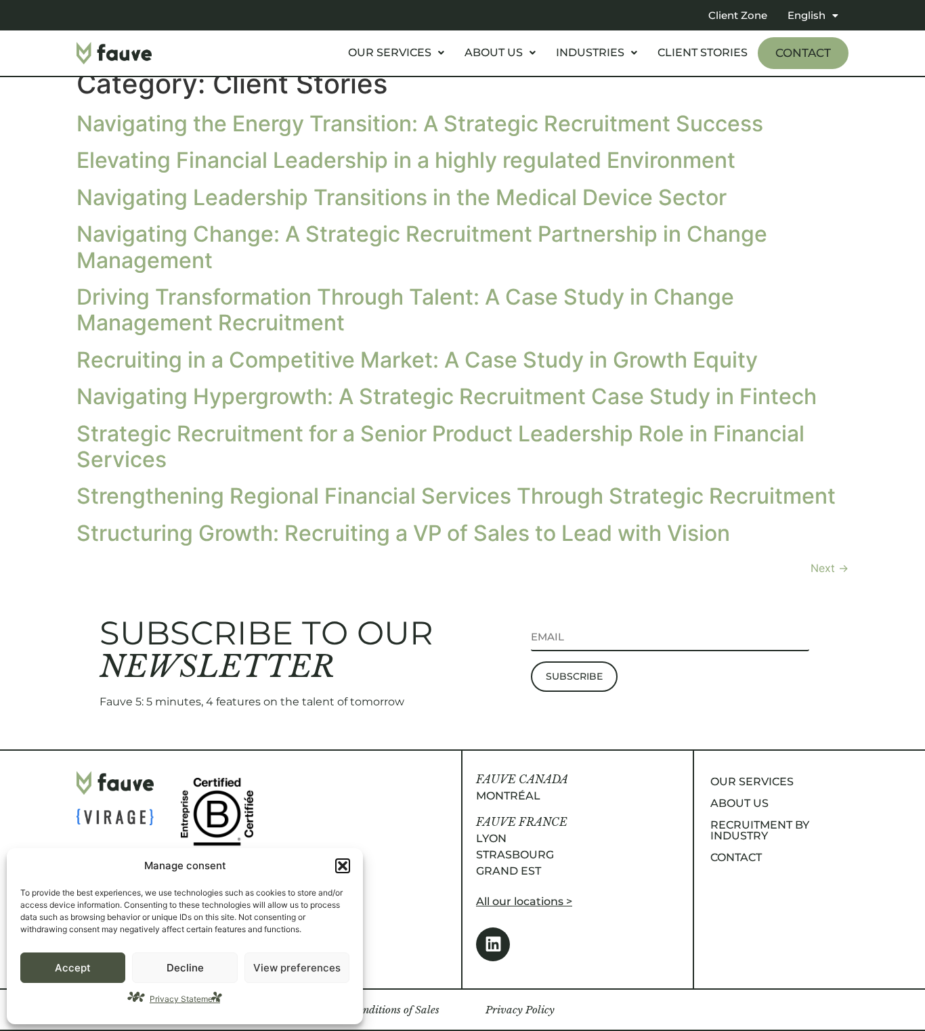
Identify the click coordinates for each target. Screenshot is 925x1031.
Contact (803, 53)
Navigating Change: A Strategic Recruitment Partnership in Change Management (422, 247)
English (806, 15)
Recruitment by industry (759, 830)
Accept (73, 967)
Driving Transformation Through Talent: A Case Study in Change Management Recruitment (405, 310)
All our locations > (524, 901)
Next (829, 568)
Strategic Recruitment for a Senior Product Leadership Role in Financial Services (440, 446)
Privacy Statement (185, 999)
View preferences (297, 967)
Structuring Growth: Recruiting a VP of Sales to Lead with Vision (403, 533)
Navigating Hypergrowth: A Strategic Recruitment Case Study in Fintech (447, 396)
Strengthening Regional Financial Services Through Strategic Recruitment (456, 496)
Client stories (703, 52)
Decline (185, 967)
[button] (342, 866)
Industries (590, 52)
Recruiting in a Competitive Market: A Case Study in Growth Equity (417, 360)
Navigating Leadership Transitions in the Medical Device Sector (402, 197)
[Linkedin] (493, 944)
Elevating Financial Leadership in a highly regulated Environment (406, 160)
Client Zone (737, 15)
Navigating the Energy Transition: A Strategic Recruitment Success (420, 123)
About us (494, 52)
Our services (389, 52)
